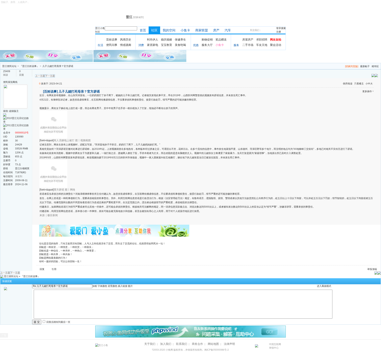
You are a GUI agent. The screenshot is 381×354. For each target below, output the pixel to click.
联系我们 (181, 343)
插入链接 (122, 286)
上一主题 (40, 75)
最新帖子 (365, 66)
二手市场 (247, 44)
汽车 (228, 30)
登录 (278, 28)
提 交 (37, 321)
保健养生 (180, 39)
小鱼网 (169, 349)
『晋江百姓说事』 (29, 66)
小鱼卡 (185, 30)
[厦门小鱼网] (46, 55)
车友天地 (261, 44)
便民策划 (8, 82)
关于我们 (149, 343)
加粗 (94, 286)
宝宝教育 (166, 44)
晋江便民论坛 (9, 66)
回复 (42, 269)
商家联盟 (201, 30)
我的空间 (169, 30)
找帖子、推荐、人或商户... (15, 2)
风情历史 (125, 39)
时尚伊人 (152, 39)
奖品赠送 (221, 39)
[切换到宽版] (351, 66)
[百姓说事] (50, 91)
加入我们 (165, 343)
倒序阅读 (347, 83)
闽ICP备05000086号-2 (216, 349)
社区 (97, 31)
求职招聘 (261, 39)
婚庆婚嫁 (166, 39)
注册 (278, 31)
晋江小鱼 (100, 28)
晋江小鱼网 (109, 17)
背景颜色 (112, 286)
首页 (143, 30)
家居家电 (152, 44)
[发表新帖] (376, 75)
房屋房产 (247, 39)
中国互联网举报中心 (275, 346)
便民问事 (111, 44)
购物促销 (207, 39)
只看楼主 (359, 83)
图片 (130, 286)
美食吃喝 (180, 44)
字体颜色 (102, 286)
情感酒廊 (125, 44)
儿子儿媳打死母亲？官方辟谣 (57, 66)
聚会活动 (275, 44)
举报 (369, 269)
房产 (216, 30)
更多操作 (367, 91)
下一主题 (50, 75)
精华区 (375, 66)
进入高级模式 (324, 286)
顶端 (374, 269)
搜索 (283, 28)
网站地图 (213, 343)
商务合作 (197, 343)
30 (16, 140)
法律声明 (229, 343)
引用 (54, 269)
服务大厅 (207, 44)
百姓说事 (111, 39)
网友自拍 (275, 39)
